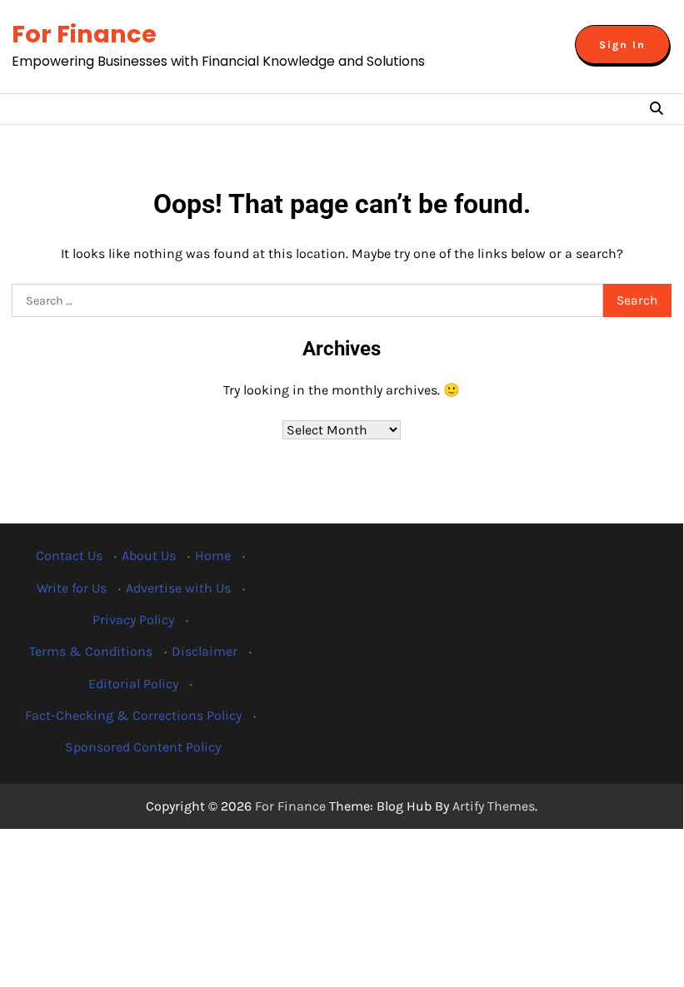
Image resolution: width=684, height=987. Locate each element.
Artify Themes (493, 806)
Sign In (622, 44)
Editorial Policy (133, 684)
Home (213, 555)
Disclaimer (204, 651)
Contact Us (69, 555)
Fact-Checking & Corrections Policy (133, 715)
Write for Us (72, 588)
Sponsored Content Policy (143, 747)
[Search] (657, 109)
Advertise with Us (178, 588)
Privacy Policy (133, 619)
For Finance (84, 34)
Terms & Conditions (90, 651)
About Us (149, 555)
